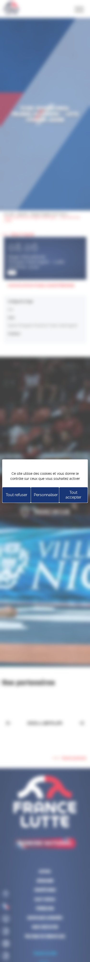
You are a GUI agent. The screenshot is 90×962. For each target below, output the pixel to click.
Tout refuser (16, 495)
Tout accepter (73, 495)
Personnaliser (46, 495)
